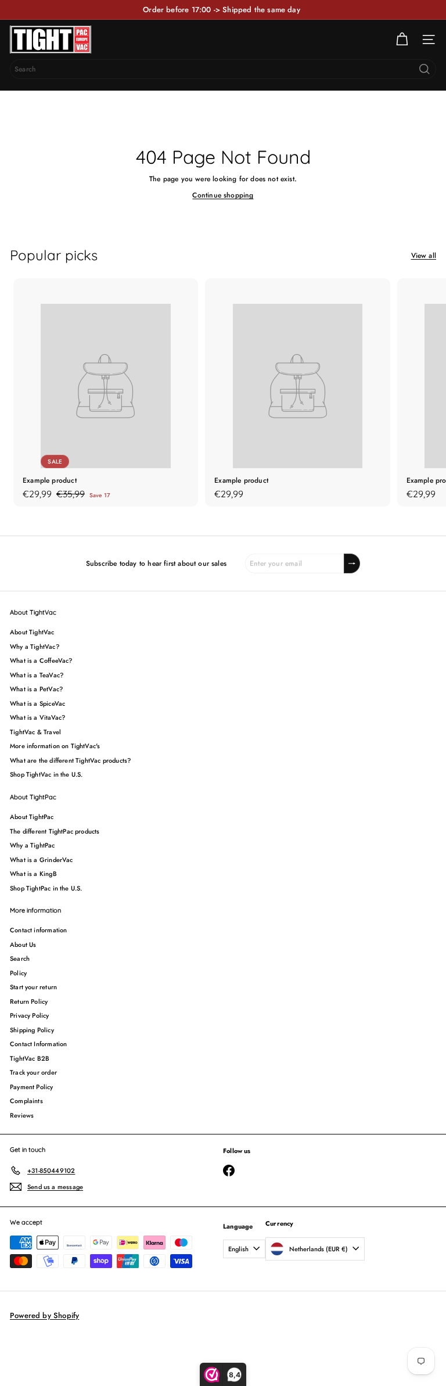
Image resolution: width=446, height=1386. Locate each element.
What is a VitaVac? (37, 717)
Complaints (26, 1100)
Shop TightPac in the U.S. (46, 888)
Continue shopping (222, 195)
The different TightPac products (55, 831)
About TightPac (32, 816)
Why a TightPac (32, 845)
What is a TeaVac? (36, 675)
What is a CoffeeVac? (41, 660)
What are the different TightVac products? (70, 760)
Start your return (33, 987)
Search (20, 958)
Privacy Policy (29, 1015)
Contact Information (38, 1044)
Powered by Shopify (44, 1315)
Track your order (33, 1072)
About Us (23, 944)
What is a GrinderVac (41, 859)
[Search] (424, 69)
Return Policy (29, 1001)
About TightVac (32, 632)
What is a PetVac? (36, 689)
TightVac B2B (29, 1058)
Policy (18, 973)
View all (423, 255)
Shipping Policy (32, 1030)
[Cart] (402, 39)
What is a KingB (33, 873)
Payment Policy (31, 1086)
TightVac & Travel (35, 732)
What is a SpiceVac (37, 703)
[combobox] (223, 69)
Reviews (22, 1115)
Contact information (38, 930)
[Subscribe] (352, 563)
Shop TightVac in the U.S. (46, 774)
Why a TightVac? (34, 646)
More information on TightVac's (55, 746)
